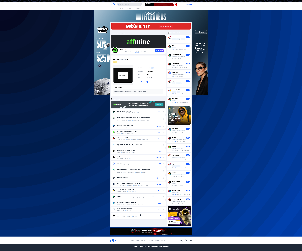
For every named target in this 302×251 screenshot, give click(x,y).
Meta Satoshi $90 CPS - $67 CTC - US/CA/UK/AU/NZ (129, 144)
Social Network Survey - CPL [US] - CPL (126, 202)
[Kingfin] (179, 115)
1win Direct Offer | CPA (122, 177)
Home (115, 33)
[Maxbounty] (151, 26)
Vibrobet (119, 156)
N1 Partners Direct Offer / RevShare (125, 138)
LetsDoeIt (119, 163)
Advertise (163, 240)
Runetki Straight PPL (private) (124, 208)
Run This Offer (142, 81)
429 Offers (144, 51)
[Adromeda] (179, 216)
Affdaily (125, 0)
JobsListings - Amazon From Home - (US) (127, 131)
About (137, 240)
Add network (189, 4)
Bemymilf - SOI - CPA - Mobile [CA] (125, 189)
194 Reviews (137, 51)
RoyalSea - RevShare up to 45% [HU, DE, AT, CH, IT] (129, 183)
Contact (157, 240)
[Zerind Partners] (151, 231)
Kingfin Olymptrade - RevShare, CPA (126, 150)
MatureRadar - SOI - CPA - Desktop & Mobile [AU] (129, 215)
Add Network (150, 240)
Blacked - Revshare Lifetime (124, 111)
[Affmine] (138, 104)
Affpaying (119, 0)
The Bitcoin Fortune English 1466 (125, 125)
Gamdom (119, 196)
